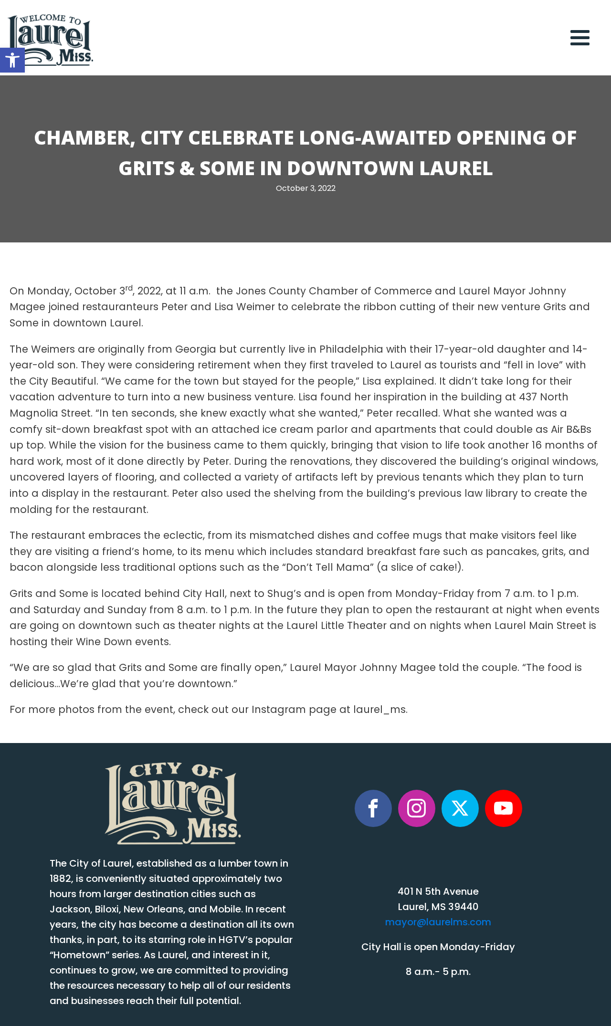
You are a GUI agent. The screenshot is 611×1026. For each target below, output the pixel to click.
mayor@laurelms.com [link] (438, 923)
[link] (12, 60)
